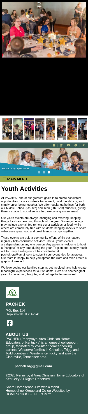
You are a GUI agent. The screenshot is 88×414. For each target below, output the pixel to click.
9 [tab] (57, 139)
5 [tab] (30, 139)
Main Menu (17, 179)
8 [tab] (51, 139)
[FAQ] (75, 145)
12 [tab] (78, 139)
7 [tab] (44, 139)
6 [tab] (37, 139)
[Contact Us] (68, 145)
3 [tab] (17, 139)
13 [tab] (84, 139)
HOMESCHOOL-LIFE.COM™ (28, 394)
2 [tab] (10, 139)
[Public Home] (54, 145)
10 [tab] (64, 139)
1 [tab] (3, 139)
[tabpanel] (50, 129)
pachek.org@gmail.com (33, 366)
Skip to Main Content (24, 382)
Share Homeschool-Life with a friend (32, 387)
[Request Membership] (61, 145)
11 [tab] (71, 139)
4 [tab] (23, 139)
